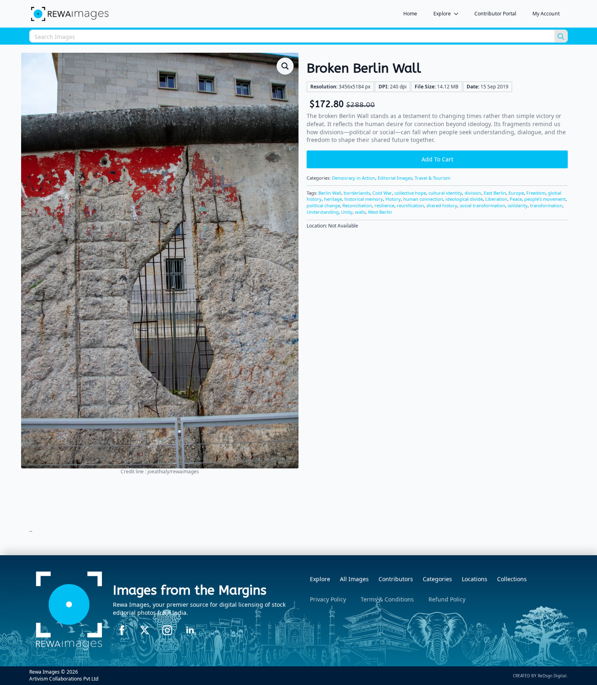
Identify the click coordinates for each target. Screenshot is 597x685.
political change (323, 205)
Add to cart (437, 159)
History (393, 199)
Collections (512, 579)
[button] (285, 66)
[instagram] (167, 630)
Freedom (535, 193)
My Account (546, 13)
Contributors (396, 579)
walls (360, 212)
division (473, 193)
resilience (384, 205)
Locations (474, 579)
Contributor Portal (495, 13)
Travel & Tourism (432, 178)
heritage (333, 199)
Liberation (496, 199)
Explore (442, 13)
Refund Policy (446, 599)
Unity (347, 212)
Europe (516, 193)
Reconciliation (357, 205)
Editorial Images (395, 178)
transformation (546, 205)
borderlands (357, 193)
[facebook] (122, 630)
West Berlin (380, 212)
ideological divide (464, 199)
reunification (410, 205)
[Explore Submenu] (458, 13)
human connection (423, 199)
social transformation (482, 205)
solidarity (518, 205)
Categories (437, 579)
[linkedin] (190, 630)
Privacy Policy (328, 599)
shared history (441, 205)
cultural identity (445, 193)
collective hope (410, 193)
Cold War (382, 193)
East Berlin (495, 193)
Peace (516, 199)
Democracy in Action (353, 178)
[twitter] (145, 630)
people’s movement (545, 199)
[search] (560, 36)
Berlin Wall (329, 193)
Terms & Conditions (387, 599)
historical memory (363, 199)
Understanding (323, 212)
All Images (354, 579)
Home (410, 13)
